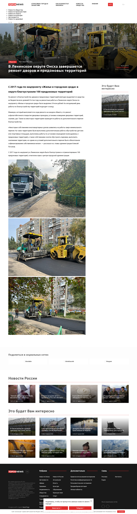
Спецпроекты (43, 496)
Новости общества (80, 4)
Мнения (95, 4)
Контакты (118, 477)
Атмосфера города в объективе (39, 4)
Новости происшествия (17, 12)
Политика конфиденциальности (81, 480)
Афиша (41, 483)
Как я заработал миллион (62, 4)
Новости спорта (14, 13)
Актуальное (57, 480)
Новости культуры (15, 15)
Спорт (55, 496)
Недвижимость (44, 489)
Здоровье (42, 486)
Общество (42, 493)
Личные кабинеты (76, 489)
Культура (56, 486)
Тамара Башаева (122, 67)
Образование (57, 489)
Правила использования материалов (83, 477)
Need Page (26, 507)
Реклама (104, 477)
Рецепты (42, 507)
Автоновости (13, 17)
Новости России (58, 477)
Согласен (121, 511)
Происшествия (58, 493)
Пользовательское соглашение (81, 483)
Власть (55, 483)
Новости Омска (44, 477)
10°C (110, 4)
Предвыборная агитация (79, 486)
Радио (104, 480)
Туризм (41, 499)
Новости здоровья (15, 19)
